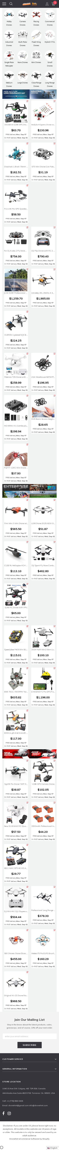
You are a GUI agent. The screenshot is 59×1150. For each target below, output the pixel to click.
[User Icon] (47, 3)
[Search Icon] (11, 3)
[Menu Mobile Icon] (4, 4)
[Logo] (29, 3)
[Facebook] (3, 1113)
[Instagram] (9, 1113)
